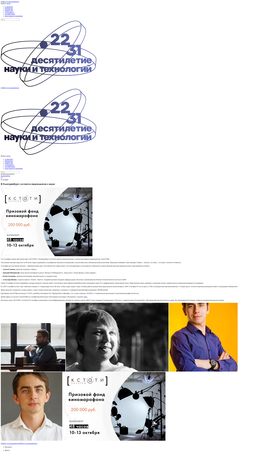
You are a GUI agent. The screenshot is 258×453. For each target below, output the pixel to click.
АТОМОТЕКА (10, 14)
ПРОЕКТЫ (9, 9)
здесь (85, 297)
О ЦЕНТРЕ (9, 7)
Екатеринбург (5, 176)
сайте (172, 300)
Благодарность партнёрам (14, 16)
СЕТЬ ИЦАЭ (9, 12)
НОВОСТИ (9, 10)
